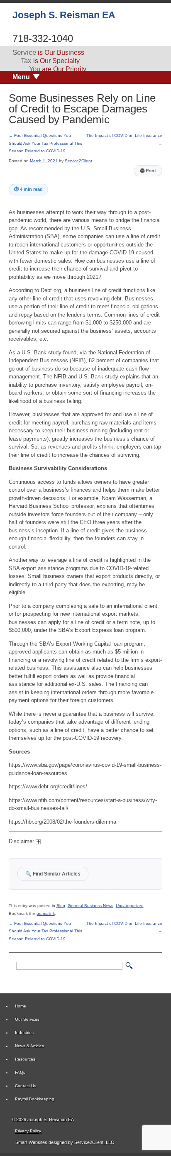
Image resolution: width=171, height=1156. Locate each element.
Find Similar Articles (53, 873)
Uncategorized (130, 905)
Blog (60, 905)
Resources (25, 1059)
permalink (46, 913)
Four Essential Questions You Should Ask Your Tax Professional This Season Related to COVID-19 (45, 143)
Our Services (27, 1019)
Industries (24, 1032)
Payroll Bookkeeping (34, 1099)
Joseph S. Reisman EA (63, 15)
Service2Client (78, 161)
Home (20, 1006)
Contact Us (25, 1085)
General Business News (90, 905)
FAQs (20, 1072)
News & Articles (29, 1046)
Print (148, 170)
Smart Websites (30, 1142)
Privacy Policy (28, 1131)
